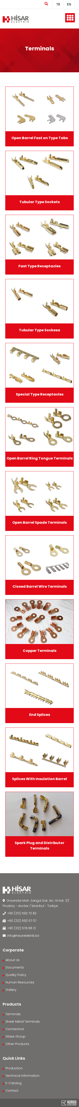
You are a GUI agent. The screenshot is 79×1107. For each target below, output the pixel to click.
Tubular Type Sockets (39, 201)
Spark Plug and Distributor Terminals (39, 845)
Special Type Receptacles (39, 394)
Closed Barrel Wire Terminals (40, 586)
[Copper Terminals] (39, 622)
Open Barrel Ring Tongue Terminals (40, 458)
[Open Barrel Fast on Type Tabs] (39, 109)
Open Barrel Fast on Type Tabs (39, 137)
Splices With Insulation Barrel (39, 778)
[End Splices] (39, 686)
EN (69, 4)
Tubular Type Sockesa (39, 330)
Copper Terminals (39, 650)
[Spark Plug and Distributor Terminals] (39, 814)
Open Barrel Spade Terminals (39, 522)
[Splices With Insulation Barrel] (39, 750)
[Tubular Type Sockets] (39, 173)
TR (58, 4)
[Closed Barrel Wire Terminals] (39, 558)
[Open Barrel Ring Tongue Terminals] (39, 429)
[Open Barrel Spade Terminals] (39, 493)
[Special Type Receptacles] (39, 365)
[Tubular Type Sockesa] (39, 301)
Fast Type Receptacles (39, 266)
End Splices (39, 714)
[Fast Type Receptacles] (39, 237)
